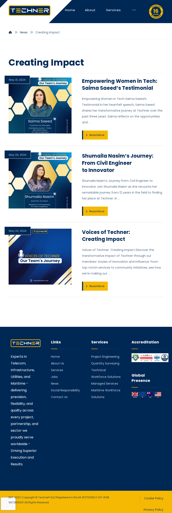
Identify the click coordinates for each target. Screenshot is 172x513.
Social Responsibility (65, 390)
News (55, 383)
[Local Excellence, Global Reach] (30, 10)
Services (57, 370)
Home (55, 357)
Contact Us (59, 397)
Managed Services (104, 383)
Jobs (54, 377)
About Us (57, 363)
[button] (134, 10)
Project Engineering (105, 357)
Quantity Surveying (105, 363)
